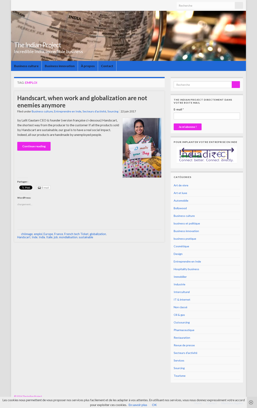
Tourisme (180, 375)
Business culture (26, 66)
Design (178, 254)
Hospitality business (186, 269)
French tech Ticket (76, 234)
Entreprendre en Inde (67, 111)
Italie (49, 237)
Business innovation (60, 66)
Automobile (181, 200)
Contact (107, 66)
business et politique (187, 223)
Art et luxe (180, 193)
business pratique (185, 238)
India (42, 237)
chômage (27, 234)
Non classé (180, 307)
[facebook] (235, 396)
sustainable (86, 237)
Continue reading (34, 146)
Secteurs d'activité (94, 111)
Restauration (182, 337)
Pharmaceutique (184, 330)
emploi (38, 234)
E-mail (179, 109)
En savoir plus (137, 405)
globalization (98, 234)
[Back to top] (248, 399)
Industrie (179, 284)
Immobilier (180, 276)
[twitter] (241, 396)
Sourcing (112, 111)
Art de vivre (181, 185)
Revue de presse (184, 345)
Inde (35, 237)
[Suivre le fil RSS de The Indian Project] (228, 396)
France (58, 234)
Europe (48, 234)
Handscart (24, 237)
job (56, 237)
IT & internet (182, 299)
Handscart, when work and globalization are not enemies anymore (82, 101)
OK (154, 405)
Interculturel (182, 292)
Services (179, 360)
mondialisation (68, 237)
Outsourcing (182, 322)
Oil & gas (179, 314)
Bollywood (180, 208)
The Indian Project (37, 45)
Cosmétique (181, 246)
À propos (88, 66)
